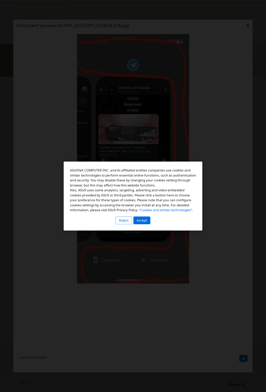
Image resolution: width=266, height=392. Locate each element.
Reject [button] (124, 220)
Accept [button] (142, 220)
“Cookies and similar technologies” (165, 210)
